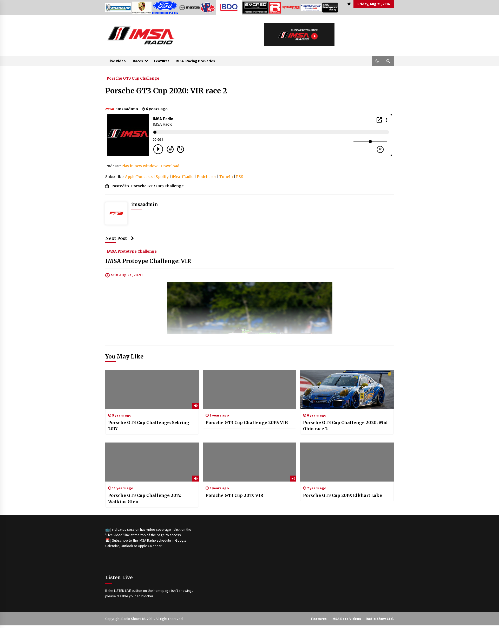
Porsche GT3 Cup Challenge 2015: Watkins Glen (144, 498)
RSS (239, 176)
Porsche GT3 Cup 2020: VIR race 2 (166, 90)
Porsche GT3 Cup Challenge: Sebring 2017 (148, 425)
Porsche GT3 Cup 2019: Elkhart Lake (342, 495)
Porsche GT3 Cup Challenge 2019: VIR (247, 422)
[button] (377, 61)
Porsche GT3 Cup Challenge (133, 78)
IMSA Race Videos (346, 618)
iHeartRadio (183, 176)
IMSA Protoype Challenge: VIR (148, 261)
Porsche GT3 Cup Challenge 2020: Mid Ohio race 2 (345, 425)
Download (170, 166)
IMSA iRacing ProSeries (195, 61)
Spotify (162, 176)
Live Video (117, 61)
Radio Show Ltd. (380, 618)
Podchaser (206, 176)
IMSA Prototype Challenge (132, 251)
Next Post (116, 238)
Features (161, 61)
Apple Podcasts (139, 176)
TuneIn (226, 176)
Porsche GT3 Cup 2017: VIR (234, 495)
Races (138, 61)
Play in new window (139, 166)
